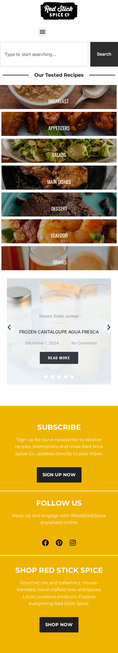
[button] (42, 31)
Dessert (45, 316)
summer (72, 316)
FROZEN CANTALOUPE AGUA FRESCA (59, 332)
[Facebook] (45, 543)
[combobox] (44, 54)
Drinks (59, 316)
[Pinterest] (59, 543)
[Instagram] (73, 543)
